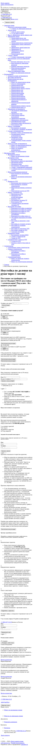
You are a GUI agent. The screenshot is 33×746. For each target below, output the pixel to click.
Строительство (8, 246)
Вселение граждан (16, 159)
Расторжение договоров (18, 128)
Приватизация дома (17, 91)
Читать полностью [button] (6, 659)
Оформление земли (13, 36)
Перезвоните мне (6, 632)
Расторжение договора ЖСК (19, 165)
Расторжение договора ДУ (19, 200)
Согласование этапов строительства (18, 247)
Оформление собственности (19, 120)
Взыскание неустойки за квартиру (21, 208)
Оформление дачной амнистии (20, 47)
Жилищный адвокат (14, 154)
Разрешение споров (13, 233)
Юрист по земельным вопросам (20, 72)
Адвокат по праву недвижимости (18, 76)
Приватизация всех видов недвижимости (15, 79)
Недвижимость (8, 74)
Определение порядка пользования (17, 116)
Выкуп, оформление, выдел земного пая (20, 35)
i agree (2, 307)
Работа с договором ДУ (15, 192)
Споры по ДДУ (16, 238)
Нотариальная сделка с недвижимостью (18, 134)
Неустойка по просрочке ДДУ (20, 228)
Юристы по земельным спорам (17, 27)
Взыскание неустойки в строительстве (18, 254)
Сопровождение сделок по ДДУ (17, 239)
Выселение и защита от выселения (21, 161)
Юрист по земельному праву (16, 71)
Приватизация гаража (17, 87)
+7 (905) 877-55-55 (6, 622)
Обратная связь (5, 705)
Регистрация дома (16, 124)
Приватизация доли (17, 90)
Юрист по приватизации (18, 151)
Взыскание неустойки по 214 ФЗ (21, 209)
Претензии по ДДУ (17, 194)
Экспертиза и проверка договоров (21, 129)
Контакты (7, 728)
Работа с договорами (14, 126)
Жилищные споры (13, 158)
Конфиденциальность (17, 743)
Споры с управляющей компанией (21, 167)
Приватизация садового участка (21, 106)
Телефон (3, 446)
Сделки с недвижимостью (15, 131)
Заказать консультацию (7, 381)
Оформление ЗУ (16, 49)
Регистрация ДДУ (16, 202)
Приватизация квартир (18, 96)
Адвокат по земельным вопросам (21, 28)
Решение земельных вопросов (20, 66)
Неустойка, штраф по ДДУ (19, 230)
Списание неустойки (17, 232)
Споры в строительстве (18, 236)
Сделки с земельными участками (21, 57)
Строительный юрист (14, 257)
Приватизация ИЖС (17, 95)
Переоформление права (18, 121)
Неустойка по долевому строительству (18, 226)
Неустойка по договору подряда (21, 224)
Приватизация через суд (18, 107)
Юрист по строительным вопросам (21, 261)
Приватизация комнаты (18, 98)
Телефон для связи (6, 303)
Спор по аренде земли (18, 32)
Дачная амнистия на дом (18, 38)
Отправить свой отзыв (7, 642)
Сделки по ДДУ (16, 241)
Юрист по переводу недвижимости (17, 149)
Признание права (16, 164)
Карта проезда (5, 735)
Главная (6, 264)
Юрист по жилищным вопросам (17, 172)
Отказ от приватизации (18, 84)
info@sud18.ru (5, 702)
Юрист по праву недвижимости (17, 143)
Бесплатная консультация (8, 327)
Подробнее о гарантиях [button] (7, 610)
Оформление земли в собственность (17, 51)
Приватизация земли (17, 54)
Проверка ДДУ (15, 198)
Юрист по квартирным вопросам (21, 145)
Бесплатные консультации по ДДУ (21, 183)
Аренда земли (12, 30)
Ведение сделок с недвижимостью (21, 132)
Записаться (4, 11)
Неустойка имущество (14, 77)
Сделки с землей (13, 55)
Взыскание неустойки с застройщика (18, 213)
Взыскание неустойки (14, 206)
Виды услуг (14, 19)
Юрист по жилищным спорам (20, 156)
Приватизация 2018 (17, 85)
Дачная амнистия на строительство (21, 43)
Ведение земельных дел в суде (20, 61)
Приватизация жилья (17, 93)
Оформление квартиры (18, 118)
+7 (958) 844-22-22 (6, 14)
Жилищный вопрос (17, 162)
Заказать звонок (9, 22)
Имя (2, 377)
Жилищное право (9, 153)
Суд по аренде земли (17, 33)
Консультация (6, 305)
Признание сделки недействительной (16, 138)
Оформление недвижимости (16, 109)
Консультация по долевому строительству (19, 185)
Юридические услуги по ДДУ (20, 191)
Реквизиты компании (10, 722)
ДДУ (5, 180)
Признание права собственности (21, 123)
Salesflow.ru (24, 744)
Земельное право (9, 25)
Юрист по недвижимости (19, 146)
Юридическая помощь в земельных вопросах (18, 68)
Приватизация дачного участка (20, 88)
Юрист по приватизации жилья (20, 82)
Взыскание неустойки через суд (20, 216)
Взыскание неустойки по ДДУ (20, 211)
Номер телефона (6, 379)
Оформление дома (16, 113)
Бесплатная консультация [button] (8, 529)
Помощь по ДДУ (13, 181)
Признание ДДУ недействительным (17, 196)
